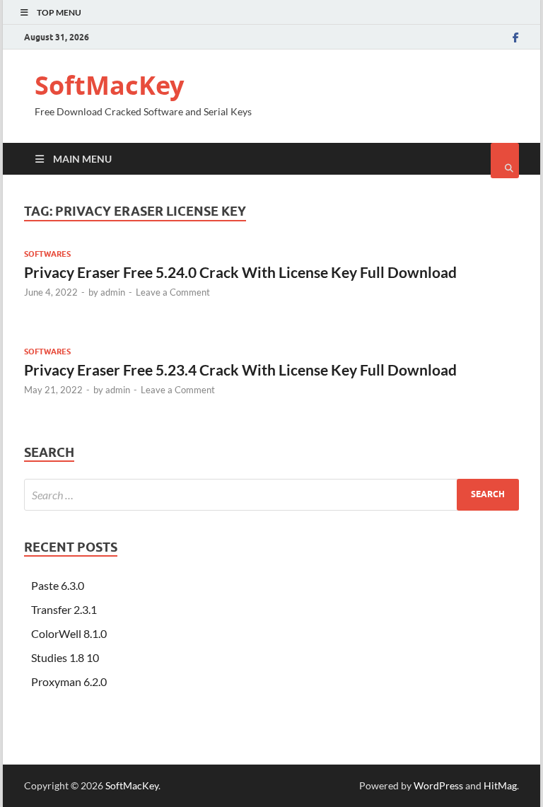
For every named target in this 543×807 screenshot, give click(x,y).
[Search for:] (271, 495)
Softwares (47, 254)
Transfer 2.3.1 (64, 609)
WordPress (438, 785)
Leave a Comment (173, 292)
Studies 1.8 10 (65, 657)
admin (112, 292)
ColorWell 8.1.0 (69, 633)
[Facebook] (515, 37)
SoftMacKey (109, 85)
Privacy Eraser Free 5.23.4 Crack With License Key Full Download (240, 369)
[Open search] (505, 160)
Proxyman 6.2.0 (69, 681)
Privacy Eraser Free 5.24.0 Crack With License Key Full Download (240, 272)
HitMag (500, 785)
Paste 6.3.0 (57, 585)
